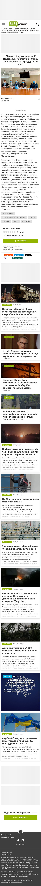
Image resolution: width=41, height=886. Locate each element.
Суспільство (5, 100)
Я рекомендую (21, 241)
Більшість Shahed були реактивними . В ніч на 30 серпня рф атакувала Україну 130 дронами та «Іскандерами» (20, 384)
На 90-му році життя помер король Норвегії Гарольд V (20, 500)
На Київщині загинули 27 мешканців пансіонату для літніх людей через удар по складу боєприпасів (20, 415)
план (32, 217)
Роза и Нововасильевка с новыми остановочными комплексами (20, 683)
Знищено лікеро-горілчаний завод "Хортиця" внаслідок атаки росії (20, 547)
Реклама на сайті (6, 835)
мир (16, 221)
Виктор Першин (20, 110)
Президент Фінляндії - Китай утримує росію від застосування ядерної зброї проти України (19, 312)
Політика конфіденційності (9, 880)
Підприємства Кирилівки (17, 812)
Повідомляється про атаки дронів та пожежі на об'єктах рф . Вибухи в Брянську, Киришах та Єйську (20, 452)
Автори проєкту (20, 844)
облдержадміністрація (14, 217)
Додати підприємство (20, 817)
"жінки (6, 221)
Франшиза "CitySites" (7, 837)
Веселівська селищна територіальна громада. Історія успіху (18, 691)
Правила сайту (22, 880)
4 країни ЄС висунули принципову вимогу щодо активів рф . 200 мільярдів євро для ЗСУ (19, 741)
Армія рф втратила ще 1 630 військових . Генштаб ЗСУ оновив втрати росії (19, 651)
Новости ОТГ (18, 676)
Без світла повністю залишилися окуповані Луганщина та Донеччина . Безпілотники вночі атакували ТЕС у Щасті (19, 597)
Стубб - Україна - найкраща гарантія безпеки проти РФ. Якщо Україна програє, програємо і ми (20, 354)
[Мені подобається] (39, 99)
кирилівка (8, 214)
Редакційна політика (15, 882)
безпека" (26, 221)
